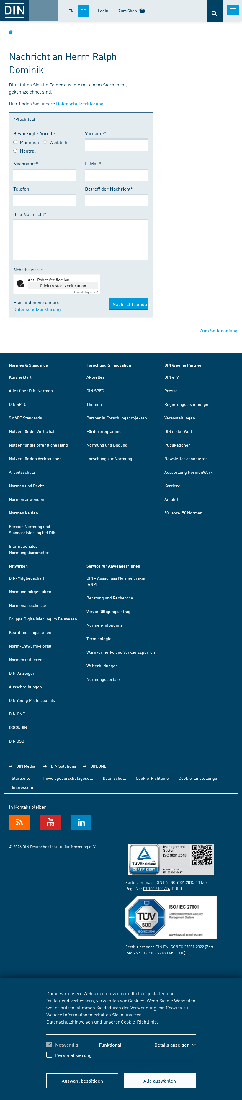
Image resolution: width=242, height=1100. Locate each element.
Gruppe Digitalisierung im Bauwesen (43, 618)
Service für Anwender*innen (113, 565)
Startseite (21, 778)
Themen (94, 404)
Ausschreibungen (25, 686)
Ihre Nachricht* (29, 214)
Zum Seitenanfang (219, 330)
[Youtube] (50, 822)
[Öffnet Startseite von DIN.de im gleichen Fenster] (11, 32)
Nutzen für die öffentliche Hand (38, 444)
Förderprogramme (104, 431)
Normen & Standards (28, 364)
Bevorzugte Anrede (34, 133)
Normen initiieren (25, 659)
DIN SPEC (18, 404)
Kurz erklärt (20, 377)
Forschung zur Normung (109, 458)
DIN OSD (16, 740)
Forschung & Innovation (108, 364)
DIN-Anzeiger (22, 673)
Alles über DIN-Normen (31, 390)
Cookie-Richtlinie (139, 1021)
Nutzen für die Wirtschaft (32, 431)
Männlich (29, 142)
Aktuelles (95, 377)
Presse (171, 390)
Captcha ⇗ (86, 292)
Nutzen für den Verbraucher (35, 458)
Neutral (28, 150)
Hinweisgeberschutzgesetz (67, 778)
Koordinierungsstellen (30, 632)
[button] (175, 1044)
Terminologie (99, 638)
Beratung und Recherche (109, 597)
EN (71, 10)
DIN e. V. (172, 377)
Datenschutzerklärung (80, 103)
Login (103, 10)
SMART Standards (25, 417)
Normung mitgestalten (30, 591)
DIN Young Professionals (32, 700)
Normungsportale (103, 679)
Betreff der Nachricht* (109, 189)
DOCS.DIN (18, 727)
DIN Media (25, 766)
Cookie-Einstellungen (199, 778)
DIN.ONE (17, 713)
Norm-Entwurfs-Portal (30, 645)
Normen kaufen (23, 512)
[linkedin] (81, 822)
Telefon (21, 189)
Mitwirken (18, 565)
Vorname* (95, 133)
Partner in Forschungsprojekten (116, 417)
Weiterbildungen (102, 665)
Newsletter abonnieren (186, 458)
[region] (121, 1029)
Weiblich (58, 142)
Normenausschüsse (27, 605)
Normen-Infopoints (104, 624)
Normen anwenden (26, 499)
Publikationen (177, 444)
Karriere (172, 485)
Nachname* (25, 163)
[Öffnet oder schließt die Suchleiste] (215, 11)
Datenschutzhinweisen (69, 1021)
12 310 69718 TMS (158, 953)
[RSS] (19, 822)
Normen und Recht (26, 485)
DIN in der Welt (178, 431)
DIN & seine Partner (183, 364)
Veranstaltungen (179, 417)
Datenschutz (114, 778)
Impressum (22, 787)
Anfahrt (171, 499)
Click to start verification (63, 285)
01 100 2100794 (156, 888)
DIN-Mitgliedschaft (26, 578)
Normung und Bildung (106, 444)
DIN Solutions (63, 766)
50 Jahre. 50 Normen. (184, 512)
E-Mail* (93, 163)
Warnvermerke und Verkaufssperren (120, 652)
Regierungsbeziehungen (187, 404)
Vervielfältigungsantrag (108, 611)
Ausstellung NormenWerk (188, 472)
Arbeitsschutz (22, 472)
